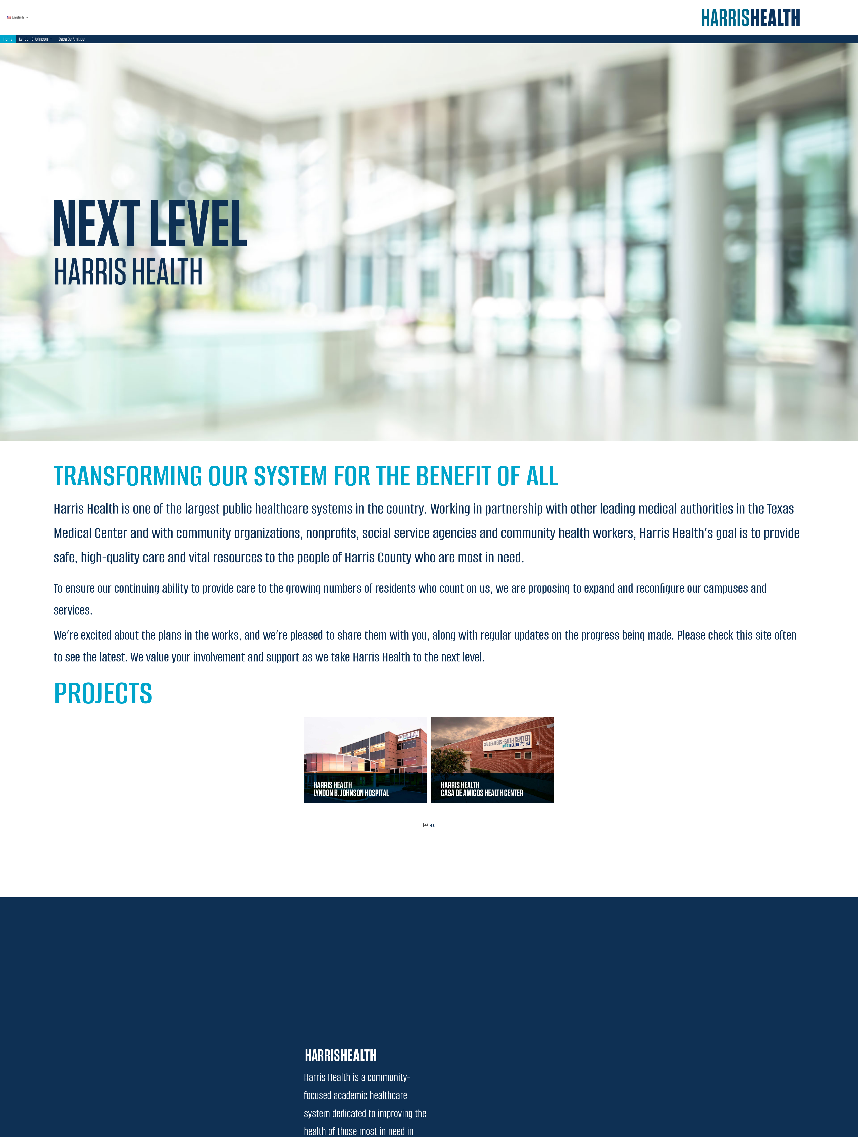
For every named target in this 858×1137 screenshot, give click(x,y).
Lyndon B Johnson (33, 39)
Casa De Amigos (72, 39)
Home (8, 39)
